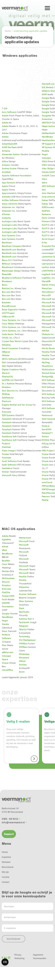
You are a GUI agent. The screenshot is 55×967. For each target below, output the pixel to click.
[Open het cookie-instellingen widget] (5, 962)
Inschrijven (13, 938)
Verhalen (6, 861)
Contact (5, 881)
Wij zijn (5, 871)
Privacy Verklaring (19, 956)
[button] (47, 8)
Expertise (6, 856)
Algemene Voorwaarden (39, 956)
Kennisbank (7, 866)
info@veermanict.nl (13, 822)
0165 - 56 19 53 (10, 818)
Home (8, 30)
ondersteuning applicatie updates (30, 30)
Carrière (5, 876)
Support (9, 834)
